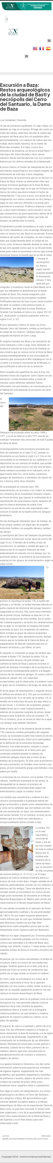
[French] (41, 48)
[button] (49, 40)
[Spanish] (48, 48)
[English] (35, 48)
